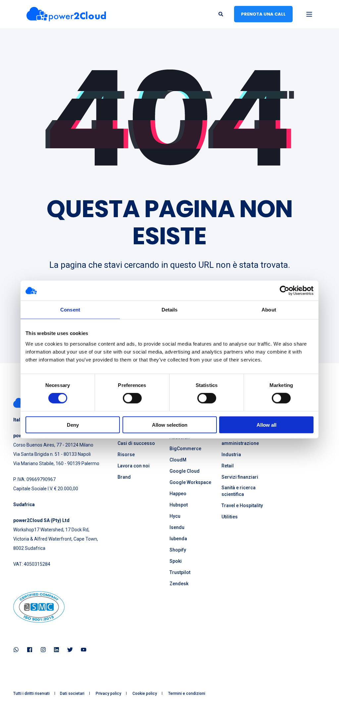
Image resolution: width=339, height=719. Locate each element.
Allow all (266, 424)
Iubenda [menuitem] (178, 538)
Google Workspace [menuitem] (190, 482)
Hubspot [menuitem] (179, 504)
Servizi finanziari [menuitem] (239, 477)
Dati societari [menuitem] (72, 693)
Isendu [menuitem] (177, 527)
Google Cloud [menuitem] (185, 471)
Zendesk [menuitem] (179, 583)
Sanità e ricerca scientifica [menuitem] (238, 491)
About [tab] (269, 309)
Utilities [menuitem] (229, 516)
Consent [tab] (70, 309)
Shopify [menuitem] (178, 549)
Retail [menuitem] (227, 465)
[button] (13, 705)
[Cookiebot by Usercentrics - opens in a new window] (285, 291)
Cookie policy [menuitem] (144, 693)
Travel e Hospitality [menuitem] (242, 505)
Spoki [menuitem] (176, 561)
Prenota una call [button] (263, 14)
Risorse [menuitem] (126, 454)
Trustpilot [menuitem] (180, 572)
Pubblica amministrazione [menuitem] (240, 440)
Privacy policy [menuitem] (108, 693)
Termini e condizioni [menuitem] (186, 693)
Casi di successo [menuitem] (136, 443)
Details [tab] (170, 309)
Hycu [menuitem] (175, 516)
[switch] (132, 398)
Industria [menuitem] (231, 454)
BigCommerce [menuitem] (185, 448)
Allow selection (169, 424)
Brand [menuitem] (124, 477)
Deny (73, 424)
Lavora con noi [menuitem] (134, 465)
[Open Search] (221, 13)
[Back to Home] (66, 14)
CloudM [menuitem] (178, 459)
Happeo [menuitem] (178, 493)
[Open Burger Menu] (309, 14)
